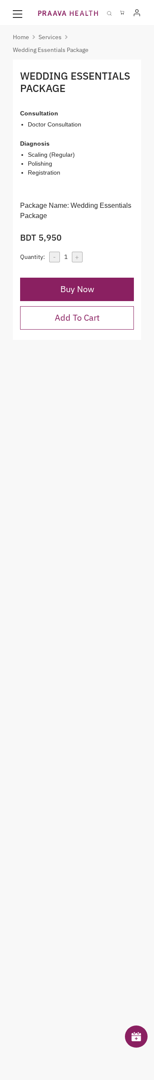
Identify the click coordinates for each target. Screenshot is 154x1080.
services (50, 37)
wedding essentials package (51, 50)
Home (21, 37)
